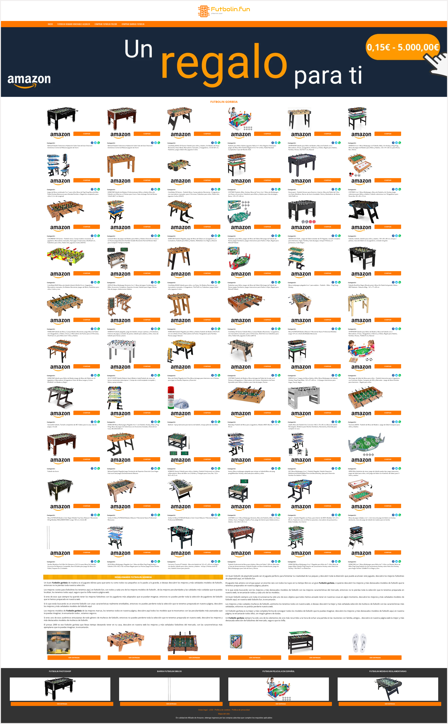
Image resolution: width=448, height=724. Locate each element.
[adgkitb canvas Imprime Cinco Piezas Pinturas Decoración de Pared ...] (65, 642)
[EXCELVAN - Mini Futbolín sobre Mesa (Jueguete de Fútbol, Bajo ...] (186, 642)
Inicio (50, 24)
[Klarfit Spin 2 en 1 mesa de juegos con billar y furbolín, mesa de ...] (306, 642)
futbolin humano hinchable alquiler (73, 24)
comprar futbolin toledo (106, 24)
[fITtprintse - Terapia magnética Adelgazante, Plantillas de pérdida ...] (366, 642)
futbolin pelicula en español (278, 671)
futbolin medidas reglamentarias (387, 671)
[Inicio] (224, 19)
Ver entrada (74, 658)
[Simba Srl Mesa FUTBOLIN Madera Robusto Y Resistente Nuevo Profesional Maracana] (125, 491)
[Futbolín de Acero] (65, 444)
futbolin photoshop (60, 671)
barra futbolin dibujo (169, 671)
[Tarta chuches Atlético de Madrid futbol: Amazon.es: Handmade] (246, 642)
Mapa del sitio (224, 714)
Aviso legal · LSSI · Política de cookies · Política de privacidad (224, 710)
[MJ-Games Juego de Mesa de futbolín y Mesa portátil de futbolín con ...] (125, 642)
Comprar (86, 134)
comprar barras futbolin (133, 24)
